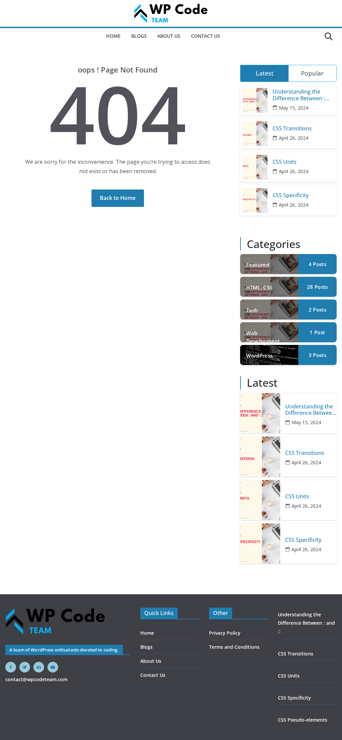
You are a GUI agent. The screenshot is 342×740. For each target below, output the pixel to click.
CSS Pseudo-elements (302, 720)
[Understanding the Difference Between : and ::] (260, 413)
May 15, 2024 (293, 108)
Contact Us (205, 36)
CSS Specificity (291, 195)
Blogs (139, 36)
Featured (257, 264)
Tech (252, 310)
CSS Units (285, 162)
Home (113, 36)
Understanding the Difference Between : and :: (299, 95)
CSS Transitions (292, 128)
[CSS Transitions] (260, 457)
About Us (168, 36)
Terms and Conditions (234, 647)
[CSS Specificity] (260, 543)
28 (317, 286)
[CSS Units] (260, 500)
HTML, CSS (259, 287)
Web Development (263, 336)
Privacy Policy (224, 633)
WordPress (259, 355)
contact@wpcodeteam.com (36, 679)
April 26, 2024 (293, 138)
